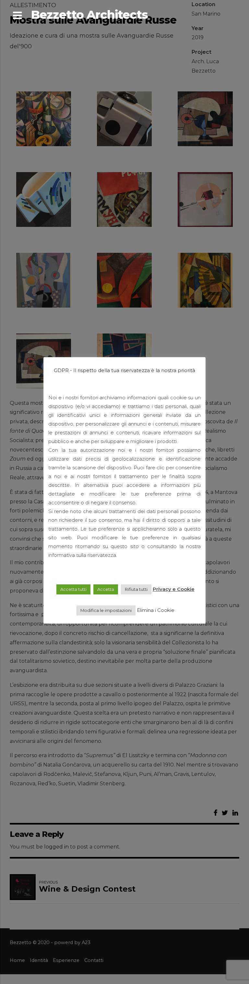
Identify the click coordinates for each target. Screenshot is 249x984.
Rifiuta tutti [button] (136, 589)
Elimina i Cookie (155, 610)
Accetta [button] (105, 589)
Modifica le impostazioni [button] (106, 610)
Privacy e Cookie (174, 589)
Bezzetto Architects (89, 14)
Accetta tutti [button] (73, 589)
